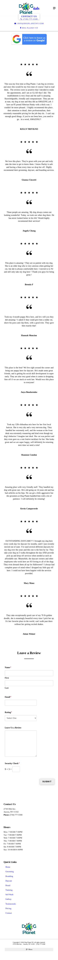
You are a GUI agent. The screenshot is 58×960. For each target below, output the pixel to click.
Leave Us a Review (13, 728)
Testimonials (11, 904)
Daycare (9, 881)
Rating (8, 712)
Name (8, 667)
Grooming (10, 871)
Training (9, 890)
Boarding (9, 876)
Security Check (12, 763)
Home (8, 867)
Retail (8, 885)
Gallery (8, 899)
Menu (30, 949)
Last (6, 688)
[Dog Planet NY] (26, 8)
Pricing (8, 908)
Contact (9, 913)
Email (8, 697)
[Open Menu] (54, 8)
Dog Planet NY (30, 28)
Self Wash (9, 894)
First (7, 678)
